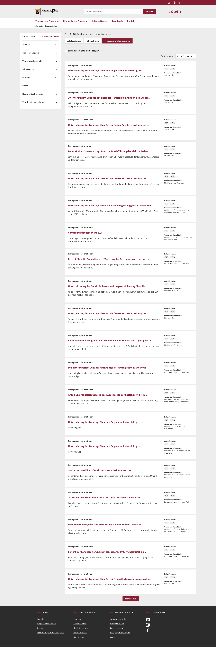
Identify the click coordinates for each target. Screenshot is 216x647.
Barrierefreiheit (80, 623)
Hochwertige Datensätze (33, 94)
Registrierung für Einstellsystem (50, 632)
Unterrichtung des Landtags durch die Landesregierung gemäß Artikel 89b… (110, 205)
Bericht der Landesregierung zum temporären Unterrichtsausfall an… (107, 551)
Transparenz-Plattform (47, 21)
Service (46, 612)
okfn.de (113, 637)
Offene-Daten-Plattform (75, 21)
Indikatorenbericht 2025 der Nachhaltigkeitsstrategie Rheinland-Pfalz (107, 367)
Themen (26, 44)
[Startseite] (46, 11)
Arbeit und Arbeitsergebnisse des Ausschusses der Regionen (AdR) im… (107, 394)
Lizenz (25, 85)
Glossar (40, 628)
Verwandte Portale (125, 612)
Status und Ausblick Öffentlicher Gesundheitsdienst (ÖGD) (100, 470)
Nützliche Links (87, 612)
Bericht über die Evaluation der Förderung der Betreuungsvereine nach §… (109, 259)
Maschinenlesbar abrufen (101, 34)
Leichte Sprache (80, 632)
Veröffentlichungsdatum (33, 102)
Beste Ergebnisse (185, 56)
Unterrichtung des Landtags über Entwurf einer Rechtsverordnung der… (108, 125)
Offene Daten (93, 41)
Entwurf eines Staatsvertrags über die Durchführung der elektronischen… (109, 151)
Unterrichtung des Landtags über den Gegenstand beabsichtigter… (105, 70)
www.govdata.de (117, 623)
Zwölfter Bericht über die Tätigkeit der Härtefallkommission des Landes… (109, 97)
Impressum (78, 619)
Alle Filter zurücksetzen (49, 36)
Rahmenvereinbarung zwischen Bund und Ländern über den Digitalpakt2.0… (110, 340)
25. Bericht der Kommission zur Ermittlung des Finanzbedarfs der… (105, 497)
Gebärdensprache (81, 628)
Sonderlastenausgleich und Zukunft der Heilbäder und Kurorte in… (105, 524)
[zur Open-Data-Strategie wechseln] (175, 11)
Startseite (39, 26)
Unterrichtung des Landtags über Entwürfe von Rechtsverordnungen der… (109, 579)
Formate (26, 77)
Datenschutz (78, 637)
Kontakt (131, 21)
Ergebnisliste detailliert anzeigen (83, 50)
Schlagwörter (28, 69)
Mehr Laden (130, 599)
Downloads (117, 21)
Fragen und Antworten (46, 623)
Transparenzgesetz (30, 53)
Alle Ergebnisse (74, 41)
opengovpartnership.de (120, 632)
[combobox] (113, 11)
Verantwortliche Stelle (32, 61)
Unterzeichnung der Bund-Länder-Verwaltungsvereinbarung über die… (107, 286)
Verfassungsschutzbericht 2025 (85, 232)
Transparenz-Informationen (117, 41)
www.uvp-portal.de (118, 619)
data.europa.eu (116, 628)
